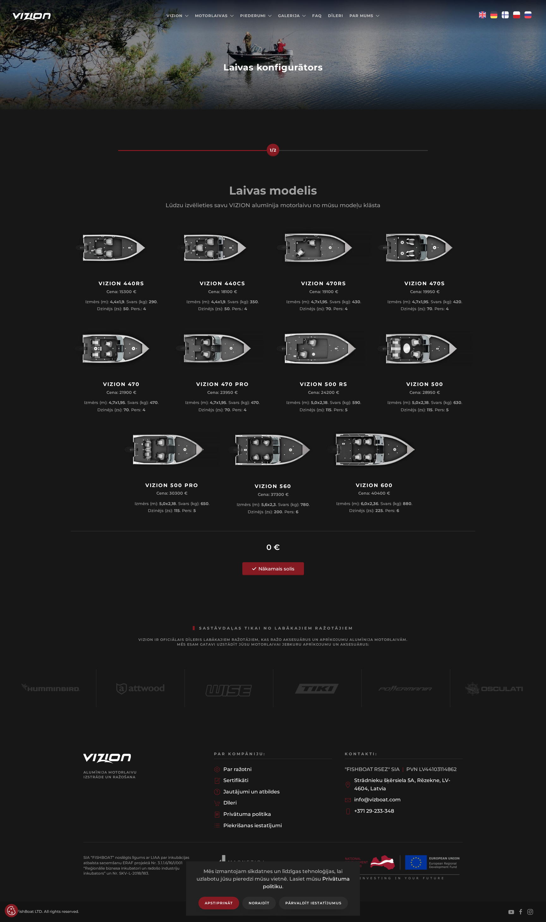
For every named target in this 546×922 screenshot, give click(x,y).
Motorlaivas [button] (211, 15)
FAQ (317, 15)
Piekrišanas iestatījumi (11, 910)
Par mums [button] (361, 15)
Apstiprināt (219, 903)
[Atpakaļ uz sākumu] (32, 16)
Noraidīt (259, 903)
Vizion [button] (175, 15)
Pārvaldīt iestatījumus (313, 903)
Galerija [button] (289, 15)
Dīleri (335, 15)
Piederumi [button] (253, 15)
